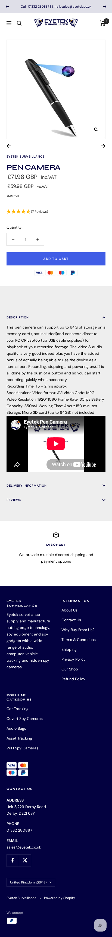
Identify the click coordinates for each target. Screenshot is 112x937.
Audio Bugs (16, 728)
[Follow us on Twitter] (25, 860)
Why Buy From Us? (77, 629)
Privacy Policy (73, 659)
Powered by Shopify (59, 898)
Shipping (69, 649)
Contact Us (71, 619)
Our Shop (69, 669)
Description (18, 317)
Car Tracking (18, 708)
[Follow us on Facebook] (13, 860)
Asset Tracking (19, 738)
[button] (56, 211)
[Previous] (9, 146)
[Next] (103, 146)
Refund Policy (73, 678)
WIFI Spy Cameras (22, 748)
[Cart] (102, 23)
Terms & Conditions (78, 639)
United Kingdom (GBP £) (28, 882)
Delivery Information (27, 485)
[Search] (19, 23)
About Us (69, 610)
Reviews (14, 500)
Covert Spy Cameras (25, 718)
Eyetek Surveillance (26, 156)
